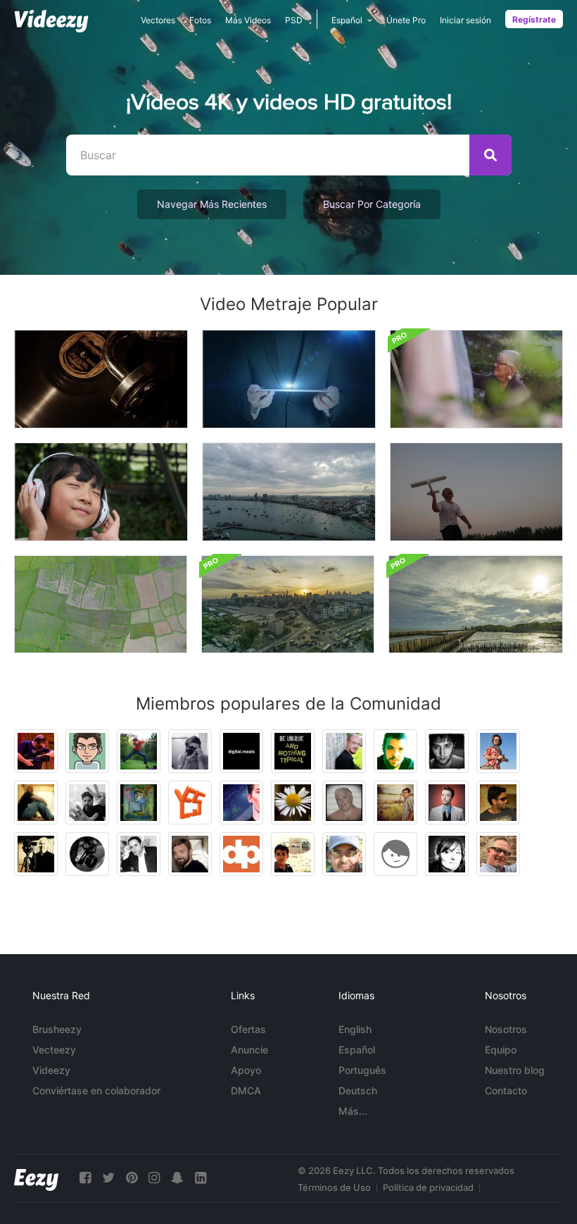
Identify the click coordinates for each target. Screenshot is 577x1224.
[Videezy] (51, 21)
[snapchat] (177, 1178)
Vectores (158, 20)
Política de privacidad (428, 1187)
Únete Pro (406, 20)
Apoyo (246, 1070)
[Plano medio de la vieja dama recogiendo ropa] (476, 379)
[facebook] (85, 1178)
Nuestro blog (515, 1070)
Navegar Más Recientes (212, 204)
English (355, 1029)
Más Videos (248, 20)
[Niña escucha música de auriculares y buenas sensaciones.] (101, 492)
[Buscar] (490, 155)
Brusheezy (57, 1029)
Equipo (500, 1050)
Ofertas (248, 1029)
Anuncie (249, 1050)
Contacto (506, 1090)
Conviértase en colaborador (96, 1090)
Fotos (200, 20)
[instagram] (154, 1178)
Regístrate (534, 19)
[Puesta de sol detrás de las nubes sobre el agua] (475, 604)
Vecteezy (54, 1050)
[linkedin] (200, 1178)
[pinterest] (131, 1178)
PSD (294, 20)
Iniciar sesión (465, 20)
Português (362, 1070)
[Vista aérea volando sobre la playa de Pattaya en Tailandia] (289, 492)
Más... (352, 1111)
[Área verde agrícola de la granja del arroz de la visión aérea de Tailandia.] (100, 604)
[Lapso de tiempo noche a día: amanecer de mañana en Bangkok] (287, 604)
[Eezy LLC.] (36, 1178)
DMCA (246, 1090)
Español (356, 1050)
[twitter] (108, 1178)
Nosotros (506, 1029)
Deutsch (357, 1090)
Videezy (51, 1070)
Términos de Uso (334, 1187)
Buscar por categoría (372, 204)
